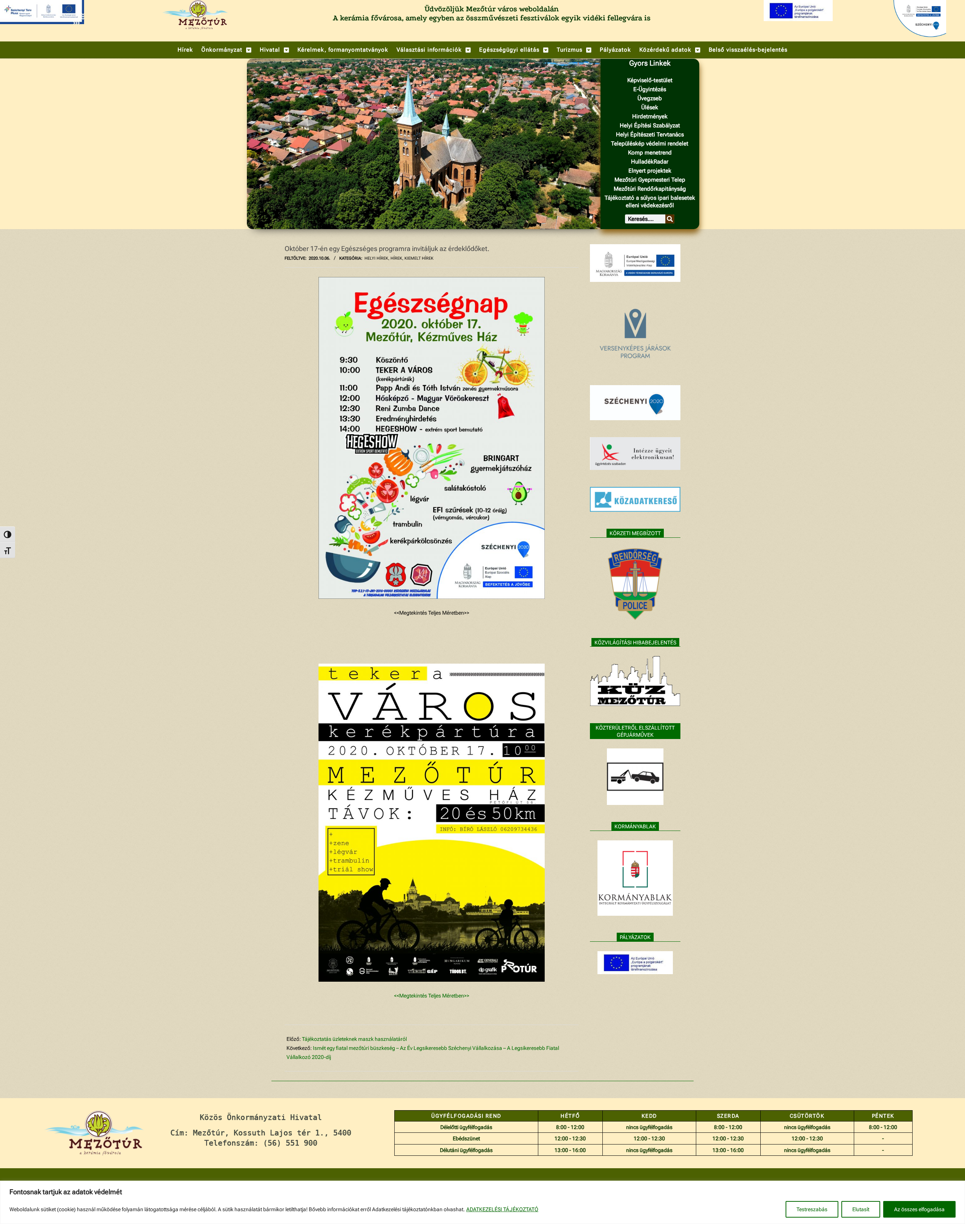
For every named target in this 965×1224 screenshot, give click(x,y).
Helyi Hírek (376, 258)
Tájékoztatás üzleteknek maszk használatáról (354, 1039)
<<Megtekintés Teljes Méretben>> (431, 996)
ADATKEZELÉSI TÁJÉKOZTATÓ (502, 1209)
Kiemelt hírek (418, 258)
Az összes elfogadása (919, 1209)
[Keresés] (669, 218)
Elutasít (860, 1209)
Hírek (396, 258)
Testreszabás (812, 1209)
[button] (226, 50)
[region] (482, 1202)
